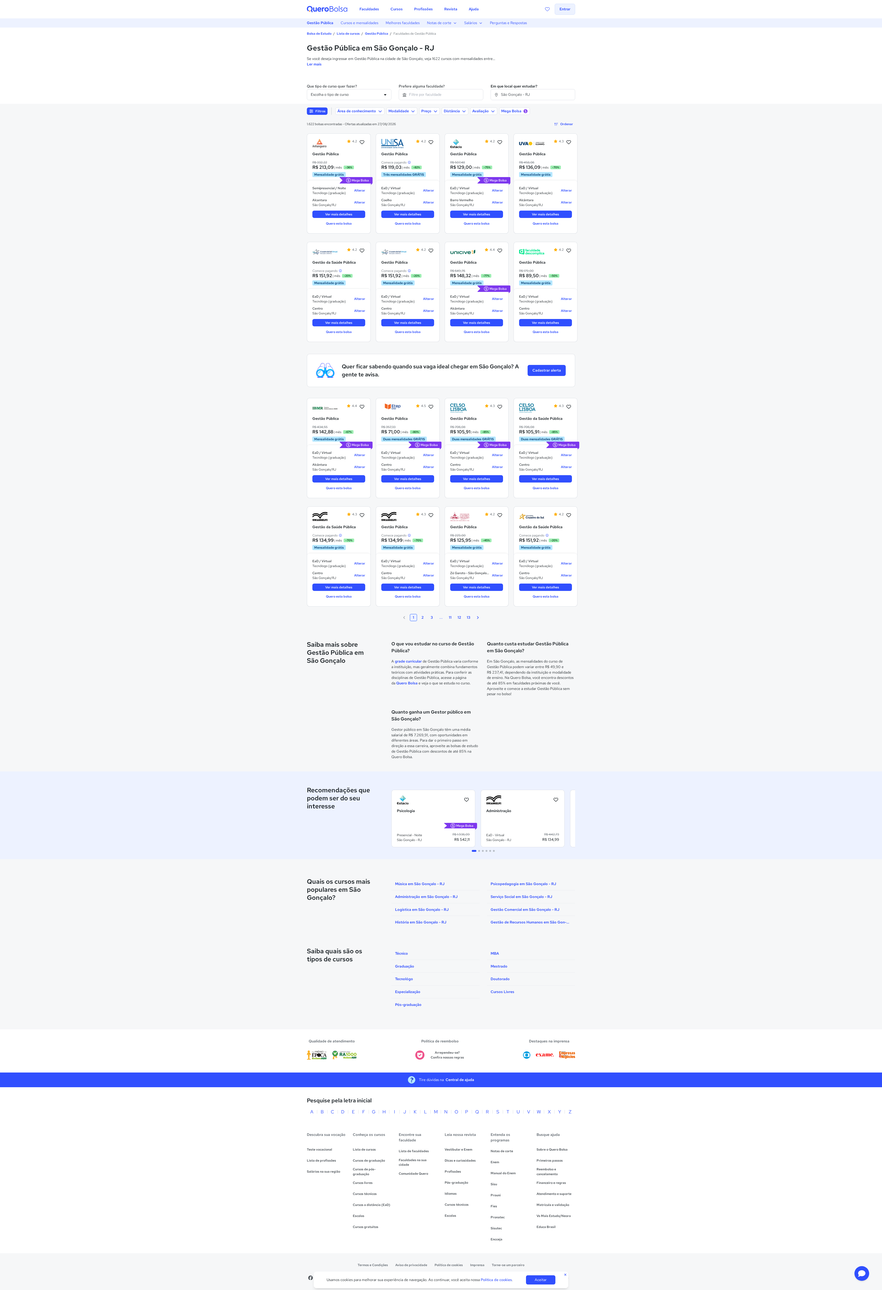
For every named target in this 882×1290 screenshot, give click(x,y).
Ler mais (314, 64)
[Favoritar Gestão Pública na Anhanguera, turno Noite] (362, 142)
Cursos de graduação (369, 1160)
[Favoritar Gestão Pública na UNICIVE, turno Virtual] (500, 250)
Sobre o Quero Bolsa (552, 1149)
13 (468, 617)
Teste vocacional (319, 1149)
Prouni (496, 1195)
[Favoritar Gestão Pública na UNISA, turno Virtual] (431, 142)
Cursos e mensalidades (359, 22)
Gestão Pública (320, 22)
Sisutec (496, 1228)
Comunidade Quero (413, 1173)
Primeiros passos (550, 1160)
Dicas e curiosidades (460, 1160)
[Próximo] (477, 617)
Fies (494, 1206)
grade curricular (408, 661)
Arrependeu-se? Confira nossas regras (447, 1054)
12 (459, 617)
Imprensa (477, 1265)
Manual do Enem (503, 1173)
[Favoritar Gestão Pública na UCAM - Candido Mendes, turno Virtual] (500, 515)
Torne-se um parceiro (508, 1265)
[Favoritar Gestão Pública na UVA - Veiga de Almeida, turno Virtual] (568, 142)
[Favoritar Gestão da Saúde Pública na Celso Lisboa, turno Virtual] (568, 407)
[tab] (474, 851)
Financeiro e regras (551, 1183)
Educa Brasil (546, 1227)
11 (450, 617)
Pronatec (498, 1217)
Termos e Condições (373, 1265)
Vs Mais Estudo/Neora (554, 1216)
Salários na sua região (323, 1171)
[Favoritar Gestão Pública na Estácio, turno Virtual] (500, 142)
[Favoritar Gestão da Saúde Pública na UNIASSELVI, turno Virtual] (362, 515)
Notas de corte (439, 22)
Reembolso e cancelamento (547, 1171)
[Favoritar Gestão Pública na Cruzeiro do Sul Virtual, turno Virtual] (431, 250)
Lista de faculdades (414, 1151)
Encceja (496, 1239)
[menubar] (419, 9)
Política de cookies (449, 1265)
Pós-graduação (456, 1182)
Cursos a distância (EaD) (371, 1205)
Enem (495, 1162)
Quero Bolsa (407, 683)
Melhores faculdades (403, 22)
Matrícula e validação (553, 1205)
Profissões (453, 1171)
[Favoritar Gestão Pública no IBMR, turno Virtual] (362, 407)
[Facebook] (310, 1278)
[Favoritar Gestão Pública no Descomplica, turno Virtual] (568, 250)
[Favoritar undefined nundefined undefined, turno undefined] (466, 799)
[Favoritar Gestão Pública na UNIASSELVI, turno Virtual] (431, 515)
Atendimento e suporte (554, 1194)
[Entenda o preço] (409, 162)
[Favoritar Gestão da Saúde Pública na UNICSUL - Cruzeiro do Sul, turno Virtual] (568, 515)
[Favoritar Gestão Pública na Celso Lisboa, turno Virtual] (500, 407)
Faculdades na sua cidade (413, 1162)
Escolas (358, 1216)
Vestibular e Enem (458, 1149)
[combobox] (441, 94)
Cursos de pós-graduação (364, 1171)
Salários (470, 22)
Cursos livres (363, 1183)
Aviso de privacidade (411, 1265)
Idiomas (451, 1193)
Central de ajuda (460, 1079)
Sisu (494, 1184)
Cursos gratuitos (365, 1227)
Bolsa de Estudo (319, 33)
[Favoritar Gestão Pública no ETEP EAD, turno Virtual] (431, 407)
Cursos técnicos (365, 1194)
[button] (861, 1273)
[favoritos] (547, 9)
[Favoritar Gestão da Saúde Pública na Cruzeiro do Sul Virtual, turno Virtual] (362, 250)
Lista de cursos (348, 33)
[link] (325, 143)
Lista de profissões (321, 1160)
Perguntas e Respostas (508, 22)
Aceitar (541, 1279)
